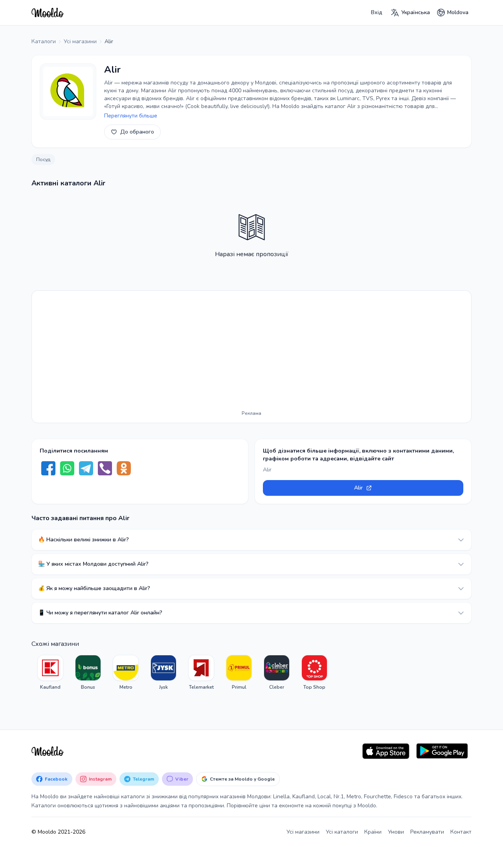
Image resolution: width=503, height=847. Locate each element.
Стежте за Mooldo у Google (242, 779)
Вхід (376, 12)
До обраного (137, 132)
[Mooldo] (47, 12)
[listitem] (50, 672)
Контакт (461, 832)
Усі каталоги (342, 832)
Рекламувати (427, 832)
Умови (396, 832)
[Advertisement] (251, 352)
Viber (181, 779)
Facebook (56, 779)
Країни (373, 832)
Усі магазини (302, 832)
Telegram (143, 779)
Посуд (43, 159)
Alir (358, 487)
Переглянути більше (130, 115)
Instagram (100, 779)
